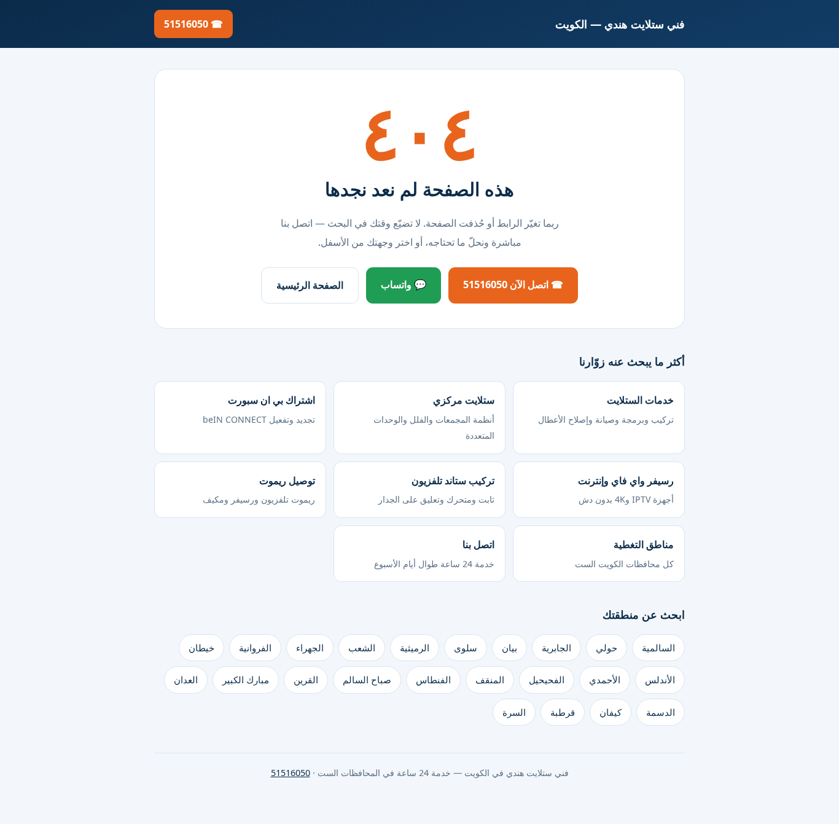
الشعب (361, 648)
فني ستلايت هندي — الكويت (620, 23)
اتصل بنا (434, 553)
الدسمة (660, 712)
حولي (606, 648)
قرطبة (562, 712)
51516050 (290, 773)
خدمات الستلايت (606, 409)
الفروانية (255, 648)
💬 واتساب (403, 284)
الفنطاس (433, 679)
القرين (306, 679)
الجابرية (556, 648)
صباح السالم (367, 679)
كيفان (610, 712)
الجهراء (310, 648)
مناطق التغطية (624, 553)
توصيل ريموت (259, 489)
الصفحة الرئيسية (309, 285)
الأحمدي (604, 679)
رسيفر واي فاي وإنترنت (626, 489)
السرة (514, 712)
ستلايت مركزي (433, 417)
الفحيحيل (546, 679)
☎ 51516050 (193, 24)
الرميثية (414, 648)
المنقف (489, 679)
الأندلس (660, 679)
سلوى (465, 648)
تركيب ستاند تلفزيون (436, 489)
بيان (509, 648)
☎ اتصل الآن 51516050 (513, 284)
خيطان (201, 648)
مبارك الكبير (245, 679)
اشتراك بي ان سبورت (259, 409)
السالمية (658, 648)
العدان (186, 679)
